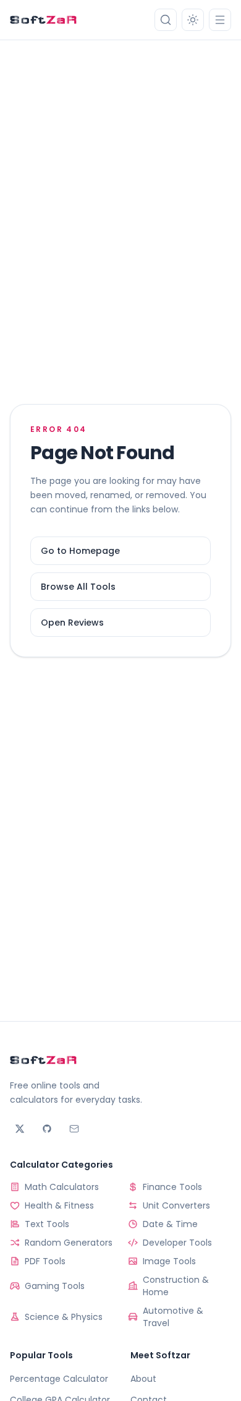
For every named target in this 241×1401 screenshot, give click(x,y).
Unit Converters (176, 1205)
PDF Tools (45, 1261)
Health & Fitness (59, 1205)
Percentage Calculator (59, 1379)
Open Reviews (72, 622)
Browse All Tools (78, 586)
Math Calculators (62, 1187)
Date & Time (170, 1224)
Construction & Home (176, 1286)
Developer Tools (177, 1242)
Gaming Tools (55, 1286)
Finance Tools (172, 1187)
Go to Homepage (80, 551)
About (143, 1379)
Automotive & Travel (173, 1316)
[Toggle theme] (193, 20)
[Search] (165, 20)
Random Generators (68, 1242)
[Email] (74, 1129)
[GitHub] (47, 1129)
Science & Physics (64, 1317)
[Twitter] (20, 1129)
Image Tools (169, 1261)
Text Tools (47, 1224)
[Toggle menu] (220, 20)
